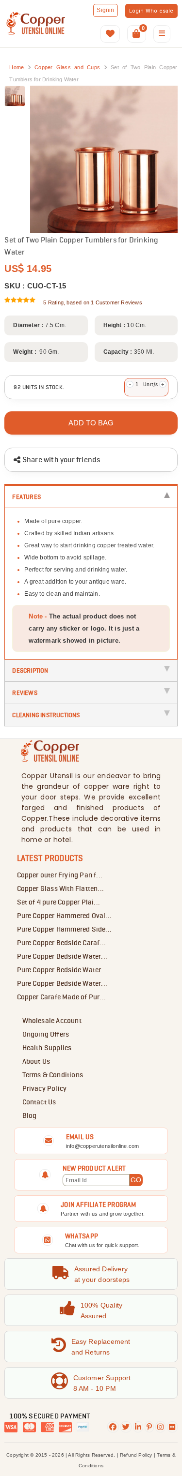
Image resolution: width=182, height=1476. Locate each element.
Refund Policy (136, 1455)
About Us (36, 1061)
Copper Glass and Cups (68, 67)
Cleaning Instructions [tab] (46, 715)
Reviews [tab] (24, 692)
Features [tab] (26, 496)
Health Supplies (47, 1047)
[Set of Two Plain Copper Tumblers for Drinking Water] (14, 96)
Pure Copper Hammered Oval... (64, 915)
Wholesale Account (52, 1020)
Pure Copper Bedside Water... (62, 956)
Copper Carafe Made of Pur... (61, 997)
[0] (136, 34)
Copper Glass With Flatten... (60, 888)
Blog (29, 1115)
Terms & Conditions (52, 1074)
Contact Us (39, 1102)
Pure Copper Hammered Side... (64, 929)
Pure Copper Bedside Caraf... (61, 942)
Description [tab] (30, 670)
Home (16, 67)
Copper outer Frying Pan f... (60, 875)
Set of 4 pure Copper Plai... (58, 902)
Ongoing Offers (45, 1034)
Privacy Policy (44, 1088)
